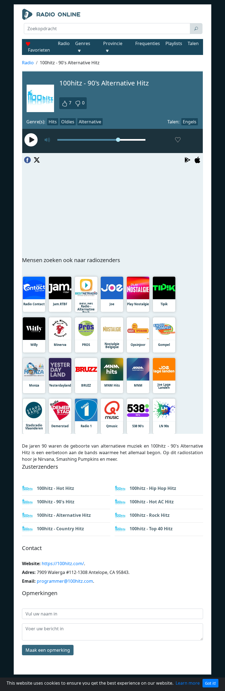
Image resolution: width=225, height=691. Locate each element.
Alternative (90, 122)
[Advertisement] (112, 48)
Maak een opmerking (48, 650)
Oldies (67, 122)
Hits (53, 122)
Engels (189, 122)
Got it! (210, 683)
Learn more (188, 683)
